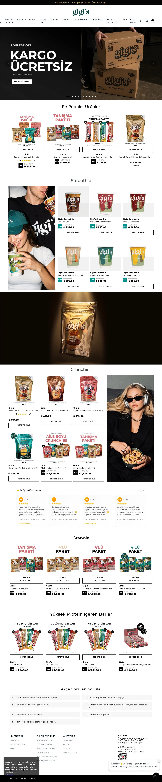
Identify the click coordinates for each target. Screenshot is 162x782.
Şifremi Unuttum (70, 752)
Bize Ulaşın (133, 20)
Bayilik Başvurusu (17, 744)
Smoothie (21, 19)
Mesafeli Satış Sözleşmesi (47, 756)
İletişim (13, 748)
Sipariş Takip (68, 740)
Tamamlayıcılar (80, 19)
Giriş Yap (66, 744)
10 (95, 96)
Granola (32, 19)
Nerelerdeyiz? (96, 19)
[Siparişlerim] (146, 20)
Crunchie (54, 19)
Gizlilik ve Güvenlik (44, 744)
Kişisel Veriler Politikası (46, 748)
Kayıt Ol (66, 748)
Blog (124, 19)
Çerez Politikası (43, 752)
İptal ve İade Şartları (45, 740)
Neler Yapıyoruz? (111, 20)
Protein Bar (43, 20)
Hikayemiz (14, 740)
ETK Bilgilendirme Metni (47, 760)
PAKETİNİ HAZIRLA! (9, 20)
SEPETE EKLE (26, 149)
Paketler (66, 19)
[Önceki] (138, 490)
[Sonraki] (143, 490)
